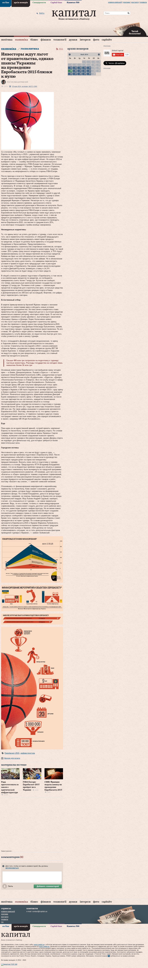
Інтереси (85, 39)
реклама (126, 2)
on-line (5, 3)
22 (85, 71)
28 (80, 74)
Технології (59, 39)
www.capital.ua (39, 944)
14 (80, 68)
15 (85, 68)
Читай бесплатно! (135, 32)
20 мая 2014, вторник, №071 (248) (24, 86)
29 (85, 74)
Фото (96, 39)
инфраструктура (28, 753)
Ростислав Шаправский (17, 82)
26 (71, 74)
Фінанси (46, 39)
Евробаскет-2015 (12, 753)
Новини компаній (115, 2)
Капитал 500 (73, 3)
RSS (61, 49)
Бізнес (34, 39)
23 (90, 71)
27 (76, 74)
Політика (6, 39)
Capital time (56, 3)
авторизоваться (12, 868)
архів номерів (21, 3)
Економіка (21, 39)
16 (90, 68)
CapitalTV (107, 39)
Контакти (135, 2)
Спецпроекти (39, 3)
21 (80, 71)
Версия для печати (12, 758)
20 (76, 71)
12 (71, 68)
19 (71, 71)
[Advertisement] (32, 824)
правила (143, 2)
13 (76, 68)
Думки (73, 39)
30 (90, 74)
